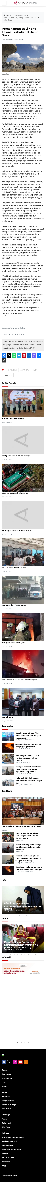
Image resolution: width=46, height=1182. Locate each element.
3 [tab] (23, 915)
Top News (7, 791)
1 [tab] (16, 915)
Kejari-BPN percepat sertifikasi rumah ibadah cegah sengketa (20, 417)
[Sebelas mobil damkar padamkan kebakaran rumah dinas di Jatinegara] (23, 664)
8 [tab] (32, 954)
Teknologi (6, 1123)
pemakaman (12, 370)
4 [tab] (26, 915)
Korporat (6, 1162)
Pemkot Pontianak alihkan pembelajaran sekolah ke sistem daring (27, 835)
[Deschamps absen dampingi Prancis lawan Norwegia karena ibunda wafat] (23, 515)
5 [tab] (30, 915)
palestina (7, 375)
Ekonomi (6, 1096)
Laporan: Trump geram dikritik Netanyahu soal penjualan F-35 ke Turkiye (22, 454)
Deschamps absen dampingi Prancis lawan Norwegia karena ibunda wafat (22, 529)
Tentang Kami (8, 1145)
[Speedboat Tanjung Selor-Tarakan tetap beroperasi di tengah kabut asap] (8, 859)
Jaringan (5, 1133)
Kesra (4, 1119)
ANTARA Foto (8, 1158)
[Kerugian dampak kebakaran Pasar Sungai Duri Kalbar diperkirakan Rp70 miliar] (8, 770)
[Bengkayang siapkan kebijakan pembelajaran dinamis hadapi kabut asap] (23, 811)
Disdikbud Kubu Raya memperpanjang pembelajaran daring (22, 906)
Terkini (5, 1070)
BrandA (5, 1154)
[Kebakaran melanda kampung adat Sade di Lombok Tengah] (8, 870)
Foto (4, 880)
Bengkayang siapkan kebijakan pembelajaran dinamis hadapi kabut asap (21, 825)
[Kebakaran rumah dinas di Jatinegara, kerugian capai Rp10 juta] (23, 627)
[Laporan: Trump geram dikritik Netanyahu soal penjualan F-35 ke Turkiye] (23, 440)
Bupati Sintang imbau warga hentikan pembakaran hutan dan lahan (28, 847)
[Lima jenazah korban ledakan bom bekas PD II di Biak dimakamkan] (23, 552)
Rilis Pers (6, 1127)
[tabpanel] (23, 900)
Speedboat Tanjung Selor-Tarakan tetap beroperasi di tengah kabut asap (28, 858)
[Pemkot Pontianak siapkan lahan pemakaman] (23, 701)
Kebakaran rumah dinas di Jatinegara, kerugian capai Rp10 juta (20, 641)
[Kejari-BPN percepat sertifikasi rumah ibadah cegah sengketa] (23, 403)
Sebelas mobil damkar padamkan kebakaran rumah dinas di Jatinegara (19, 678)
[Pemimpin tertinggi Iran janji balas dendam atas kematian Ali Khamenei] (23, 477)
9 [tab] (35, 954)
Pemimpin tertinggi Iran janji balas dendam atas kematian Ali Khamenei (22, 491)
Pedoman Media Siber (11, 1149)
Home (8, 15)
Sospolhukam (20, 15)
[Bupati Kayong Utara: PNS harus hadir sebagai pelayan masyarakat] (8, 736)
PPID (4, 1166)
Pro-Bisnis (6, 1109)
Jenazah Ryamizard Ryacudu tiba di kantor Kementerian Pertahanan (22, 603)
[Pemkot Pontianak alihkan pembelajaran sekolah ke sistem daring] (8, 837)
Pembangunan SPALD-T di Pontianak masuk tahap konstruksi (27, 758)
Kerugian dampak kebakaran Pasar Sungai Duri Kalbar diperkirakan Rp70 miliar (28, 769)
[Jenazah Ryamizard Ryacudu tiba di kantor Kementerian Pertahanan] (23, 589)
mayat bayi (25, 370)
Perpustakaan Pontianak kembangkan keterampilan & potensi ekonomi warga (21, 945)
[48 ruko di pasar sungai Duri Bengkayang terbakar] (8, 748)
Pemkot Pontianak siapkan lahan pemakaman (17, 715)
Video (5, 918)
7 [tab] (28, 954)
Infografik (7, 957)
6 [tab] (25, 954)
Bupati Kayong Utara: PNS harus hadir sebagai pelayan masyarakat (28, 735)
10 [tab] (39, 954)
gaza (34, 370)
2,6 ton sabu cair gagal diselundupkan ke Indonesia (21, 1034)
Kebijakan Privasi (9, 1141)
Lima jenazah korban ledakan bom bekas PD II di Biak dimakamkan (21, 566)
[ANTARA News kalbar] (25, 3)
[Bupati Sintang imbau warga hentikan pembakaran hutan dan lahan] (8, 848)
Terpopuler (7, 726)
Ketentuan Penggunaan (13, 1137)
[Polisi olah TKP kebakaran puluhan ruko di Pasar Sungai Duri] (8, 781)
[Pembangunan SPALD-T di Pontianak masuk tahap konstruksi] (8, 759)
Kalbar (4, 1092)
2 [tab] (19, 915)
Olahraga (6, 1115)
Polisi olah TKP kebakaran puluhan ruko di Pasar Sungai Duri (28, 780)
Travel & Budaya (9, 1105)
